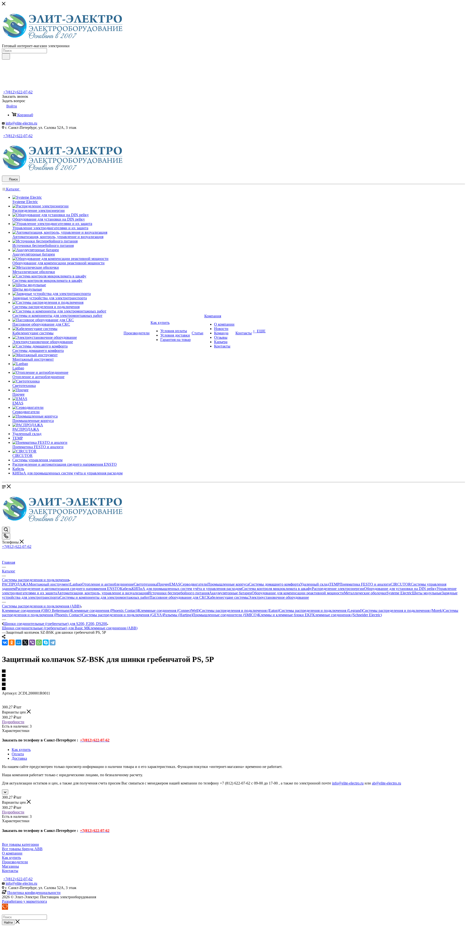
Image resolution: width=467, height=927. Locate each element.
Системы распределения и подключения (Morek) (402, 610)
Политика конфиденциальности (34, 893)
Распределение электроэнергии (338, 589)
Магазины (10, 866)
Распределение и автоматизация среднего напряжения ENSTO (68, 589)
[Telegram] (52, 642)
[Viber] (32, 642)
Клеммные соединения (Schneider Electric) (347, 615)
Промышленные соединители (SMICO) (225, 615)
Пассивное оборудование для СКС (178, 597)
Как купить (21, 750)
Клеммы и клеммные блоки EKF (285, 615)
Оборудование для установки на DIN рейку (400, 589)
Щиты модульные (427, 593)
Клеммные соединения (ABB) (112, 628)
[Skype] (46, 642)
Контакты (10, 871)
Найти (8, 922)
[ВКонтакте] (5, 642)
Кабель (126, 589)
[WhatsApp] (39, 642)
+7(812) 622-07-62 (18, 92)
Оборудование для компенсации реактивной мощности (298, 593)
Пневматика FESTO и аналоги (365, 584)
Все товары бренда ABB (22, 849)
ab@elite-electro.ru (386, 783)
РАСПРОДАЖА (15, 584)
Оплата (18, 754)
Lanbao (76, 584)
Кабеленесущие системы (227, 597)
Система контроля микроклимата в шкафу (277, 589)
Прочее (163, 584)
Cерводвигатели (193, 584)
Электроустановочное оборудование (278, 597)
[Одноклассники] (12, 642)
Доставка (19, 758)
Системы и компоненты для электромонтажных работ (105, 597)
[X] (25, 642)
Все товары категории (20, 844)
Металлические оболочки (365, 593)
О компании (12, 853)
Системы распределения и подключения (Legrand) (320, 610)
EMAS (174, 584)
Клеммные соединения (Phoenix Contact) (104, 610)
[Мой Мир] (18, 642)
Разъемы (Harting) (177, 615)
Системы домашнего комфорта (274, 584)
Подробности (13, 722)
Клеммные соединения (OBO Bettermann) (36, 610)
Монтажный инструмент (49, 584)
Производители (15, 862)
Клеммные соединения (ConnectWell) (168, 610)
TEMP (334, 584)
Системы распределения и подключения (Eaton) (239, 610)
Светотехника (145, 584)
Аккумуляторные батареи (230, 593)
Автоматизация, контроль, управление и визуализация (102, 593)
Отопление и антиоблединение (108, 584)
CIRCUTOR (401, 584)
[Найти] (6, 56)
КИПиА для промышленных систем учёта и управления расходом (187, 589)
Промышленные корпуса (228, 584)
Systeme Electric (399, 593)
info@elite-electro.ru (21, 123)
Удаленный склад (314, 584)
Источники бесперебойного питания (178, 593)
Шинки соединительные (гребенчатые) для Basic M (45, 628)
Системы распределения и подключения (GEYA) (122, 615)
